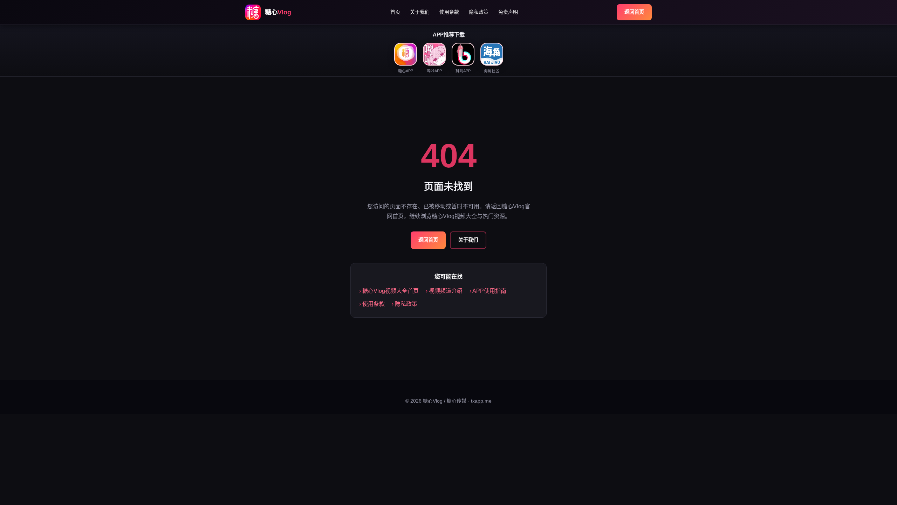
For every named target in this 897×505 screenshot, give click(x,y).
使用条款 (449, 12)
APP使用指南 (489, 291)
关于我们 (420, 12)
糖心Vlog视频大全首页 (390, 291)
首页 (395, 12)
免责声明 (508, 12)
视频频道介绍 (446, 291)
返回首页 (634, 12)
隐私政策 (478, 12)
